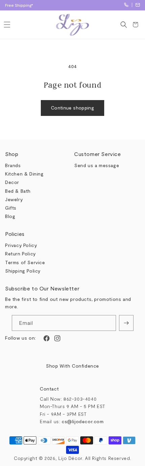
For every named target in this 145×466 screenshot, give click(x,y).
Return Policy (20, 253)
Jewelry (14, 199)
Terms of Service (25, 262)
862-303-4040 (126, 5)
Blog (10, 216)
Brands (13, 165)
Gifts (11, 208)
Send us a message (96, 165)
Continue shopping (72, 108)
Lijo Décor (70, 458)
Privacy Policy (21, 245)
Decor (12, 182)
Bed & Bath (18, 191)
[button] (7, 24)
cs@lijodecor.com (138, 5)
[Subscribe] (126, 323)
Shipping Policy (22, 271)
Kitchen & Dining (24, 174)
